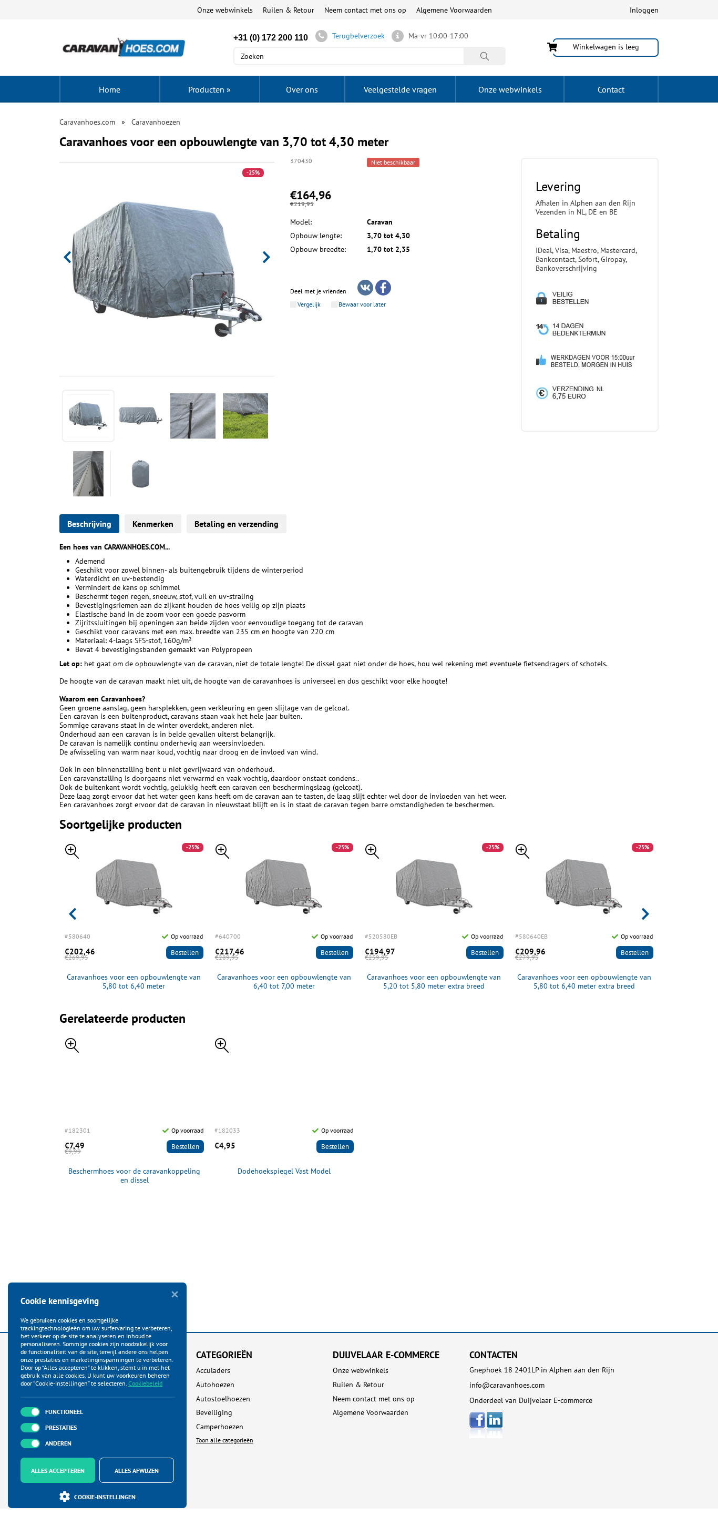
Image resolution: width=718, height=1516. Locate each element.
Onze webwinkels (225, 10)
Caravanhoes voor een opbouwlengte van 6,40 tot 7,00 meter (284, 982)
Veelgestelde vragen (400, 89)
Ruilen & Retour (288, 10)
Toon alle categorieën (224, 1440)
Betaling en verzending (236, 523)
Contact (611, 89)
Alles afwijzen (137, 1470)
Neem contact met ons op (365, 10)
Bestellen (185, 952)
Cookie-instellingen (105, 1497)
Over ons (302, 89)
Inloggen (644, 10)
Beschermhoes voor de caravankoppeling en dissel (134, 1176)
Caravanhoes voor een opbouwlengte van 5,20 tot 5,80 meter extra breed (434, 982)
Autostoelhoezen (223, 1399)
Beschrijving (89, 523)
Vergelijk (309, 304)
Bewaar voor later (362, 304)
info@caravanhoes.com (507, 1385)
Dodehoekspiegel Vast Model (284, 1171)
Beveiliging (214, 1412)
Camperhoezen (219, 1426)
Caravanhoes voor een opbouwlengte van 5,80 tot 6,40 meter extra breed (584, 982)
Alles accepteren (58, 1470)
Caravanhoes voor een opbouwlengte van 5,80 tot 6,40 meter (134, 982)
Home (109, 89)
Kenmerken (152, 523)
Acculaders (213, 1370)
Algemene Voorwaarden (454, 10)
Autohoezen (215, 1384)
